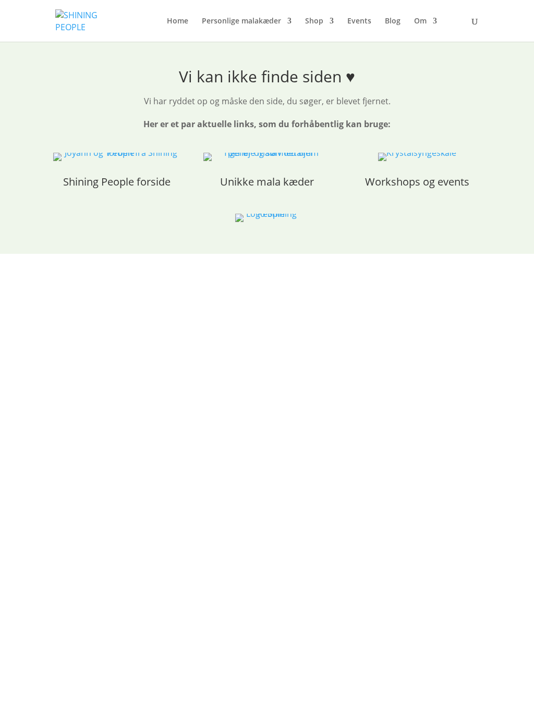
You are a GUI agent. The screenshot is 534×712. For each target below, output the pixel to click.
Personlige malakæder (241, 21)
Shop (314, 21)
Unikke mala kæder (267, 182)
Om (420, 21)
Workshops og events (417, 182)
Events (359, 21)
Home (177, 21)
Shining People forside (117, 182)
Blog (392, 21)
